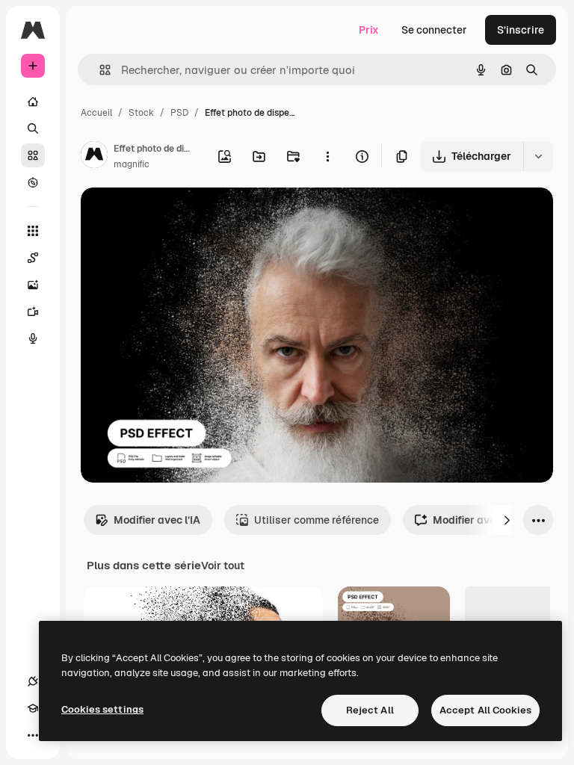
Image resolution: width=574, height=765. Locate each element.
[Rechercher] (33, 128)
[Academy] (33, 708)
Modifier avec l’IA (157, 520)
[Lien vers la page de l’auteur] (94, 157)
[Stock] (33, 155)
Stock (141, 113)
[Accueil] (33, 102)
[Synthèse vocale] (33, 338)
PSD (179, 113)
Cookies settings (102, 709)
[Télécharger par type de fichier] (538, 156)
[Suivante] (506, 520)
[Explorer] (33, 182)
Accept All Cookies (485, 710)
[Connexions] (33, 681)
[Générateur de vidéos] (33, 311)
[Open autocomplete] (99, 69)
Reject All (370, 710)
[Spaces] (33, 258)
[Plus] (33, 735)
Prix (369, 30)
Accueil (96, 113)
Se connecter (434, 30)
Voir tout (222, 565)
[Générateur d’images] (33, 285)
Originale (179, 216)
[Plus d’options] (327, 156)
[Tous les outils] (33, 231)
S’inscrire (520, 30)
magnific (131, 164)
